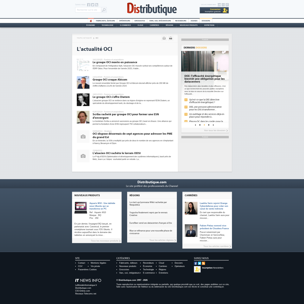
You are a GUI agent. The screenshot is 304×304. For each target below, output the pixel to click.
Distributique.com (83, 288)
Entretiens (209, 25)
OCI (97, 38)
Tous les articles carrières (216, 246)
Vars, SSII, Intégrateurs (160, 21)
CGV (80, 266)
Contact (81, 263)
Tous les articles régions (161, 240)
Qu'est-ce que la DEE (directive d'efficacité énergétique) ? (204, 101)
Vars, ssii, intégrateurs (129, 273)
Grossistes (139, 21)
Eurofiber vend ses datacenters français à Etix (151, 223)
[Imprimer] (170, 38)
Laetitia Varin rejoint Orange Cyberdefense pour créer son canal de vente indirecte (214, 206)
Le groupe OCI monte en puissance (115, 62)
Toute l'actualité (84, 38)
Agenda (194, 21)
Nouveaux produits (127, 266)
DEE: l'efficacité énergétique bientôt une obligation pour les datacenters (204, 79)
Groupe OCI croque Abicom (110, 79)
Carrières (154, 25)
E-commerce (125, 25)
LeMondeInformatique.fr (86, 285)
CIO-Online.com (82, 291)
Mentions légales (98, 263)
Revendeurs (180, 21)
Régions (169, 25)
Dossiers (206, 21)
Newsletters (212, 268)
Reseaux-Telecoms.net (85, 293)
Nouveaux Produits (189, 25)
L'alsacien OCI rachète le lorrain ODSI (117, 153)
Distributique (152, 9)
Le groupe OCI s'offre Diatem (111, 97)
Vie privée (95, 266)
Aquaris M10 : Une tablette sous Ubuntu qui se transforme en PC (102, 206)
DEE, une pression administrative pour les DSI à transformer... (205, 108)
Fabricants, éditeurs (105, 21)
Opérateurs (124, 21)
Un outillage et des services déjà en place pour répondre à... (206, 115)
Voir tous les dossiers (214, 130)
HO (91, 21)
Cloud (140, 25)
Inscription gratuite (213, 10)
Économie (90, 25)
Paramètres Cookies (87, 269)
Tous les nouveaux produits (104, 241)
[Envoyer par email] (164, 38)
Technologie (107, 25)
